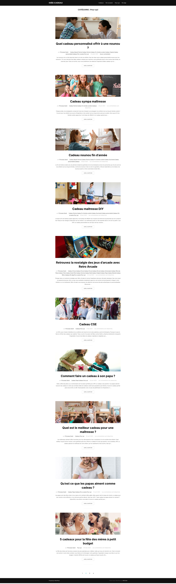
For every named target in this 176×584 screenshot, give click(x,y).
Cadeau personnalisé (107, 213)
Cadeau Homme (80, 273)
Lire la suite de (89, 65)
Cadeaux (101, 3)
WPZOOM (125, 580)
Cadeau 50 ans (88, 271)
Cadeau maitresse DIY (88, 209)
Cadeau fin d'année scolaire (98, 52)
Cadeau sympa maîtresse (88, 101)
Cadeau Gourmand (109, 159)
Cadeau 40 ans (80, 271)
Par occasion (109, 3)
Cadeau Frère (62, 273)
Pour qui (117, 3)
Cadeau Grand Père (71, 273)
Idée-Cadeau (56, 3)
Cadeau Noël (88, 273)
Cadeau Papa (104, 273)
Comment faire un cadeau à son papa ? (88, 376)
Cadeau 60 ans (96, 271)
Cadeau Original (109, 52)
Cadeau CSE (88, 324)
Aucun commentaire (105, 54)
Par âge (124, 3)
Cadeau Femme (86, 52)
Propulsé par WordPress (54, 580)
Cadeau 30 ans (72, 271)
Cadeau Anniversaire (105, 271)
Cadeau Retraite (112, 273)
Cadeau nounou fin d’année (88, 155)
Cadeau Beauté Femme (76, 52)
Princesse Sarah (64, 52)
